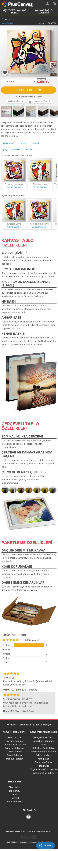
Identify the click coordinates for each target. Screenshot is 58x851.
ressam (23, 143)
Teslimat (14, 798)
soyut (36, 143)
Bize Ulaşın (14, 787)
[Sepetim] (54, 3)
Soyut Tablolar (14, 755)
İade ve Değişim (43, 724)
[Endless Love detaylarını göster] (40, 170)
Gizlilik (9, 842)
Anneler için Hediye (43, 772)
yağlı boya (8, 143)
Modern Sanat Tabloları (14, 744)
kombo (29, 149)
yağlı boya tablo (11, 149)
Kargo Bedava (17, 101)
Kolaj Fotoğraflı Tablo (43, 748)
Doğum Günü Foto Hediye (43, 769)
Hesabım (11, 724)
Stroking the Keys (14, 184)
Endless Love (40, 184)
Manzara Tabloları (14, 748)
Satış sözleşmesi (20, 842)
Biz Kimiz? (14, 790)
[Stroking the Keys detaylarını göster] (14, 170)
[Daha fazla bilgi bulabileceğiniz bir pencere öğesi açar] (45, 846)
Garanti (14, 794)
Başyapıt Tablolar (14, 741)
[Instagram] (29, 816)
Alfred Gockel (7, 23)
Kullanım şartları (34, 842)
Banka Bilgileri (14, 801)
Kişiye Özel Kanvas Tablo (14, 11)
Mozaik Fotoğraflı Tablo (43, 751)
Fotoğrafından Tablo (43, 737)
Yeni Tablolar (14, 737)
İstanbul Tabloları (14, 758)
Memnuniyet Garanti (40, 101)
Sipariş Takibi (25, 724)
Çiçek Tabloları (14, 751)
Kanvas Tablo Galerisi (43, 11)
